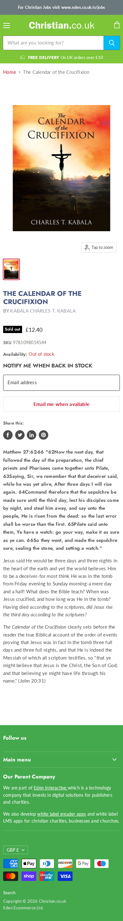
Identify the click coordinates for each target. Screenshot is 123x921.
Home (9, 72)
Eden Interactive (51, 787)
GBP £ (13, 850)
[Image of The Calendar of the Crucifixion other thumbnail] (11, 269)
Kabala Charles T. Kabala (43, 311)
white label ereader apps (61, 814)
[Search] (111, 43)
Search (9, 892)
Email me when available (61, 404)
